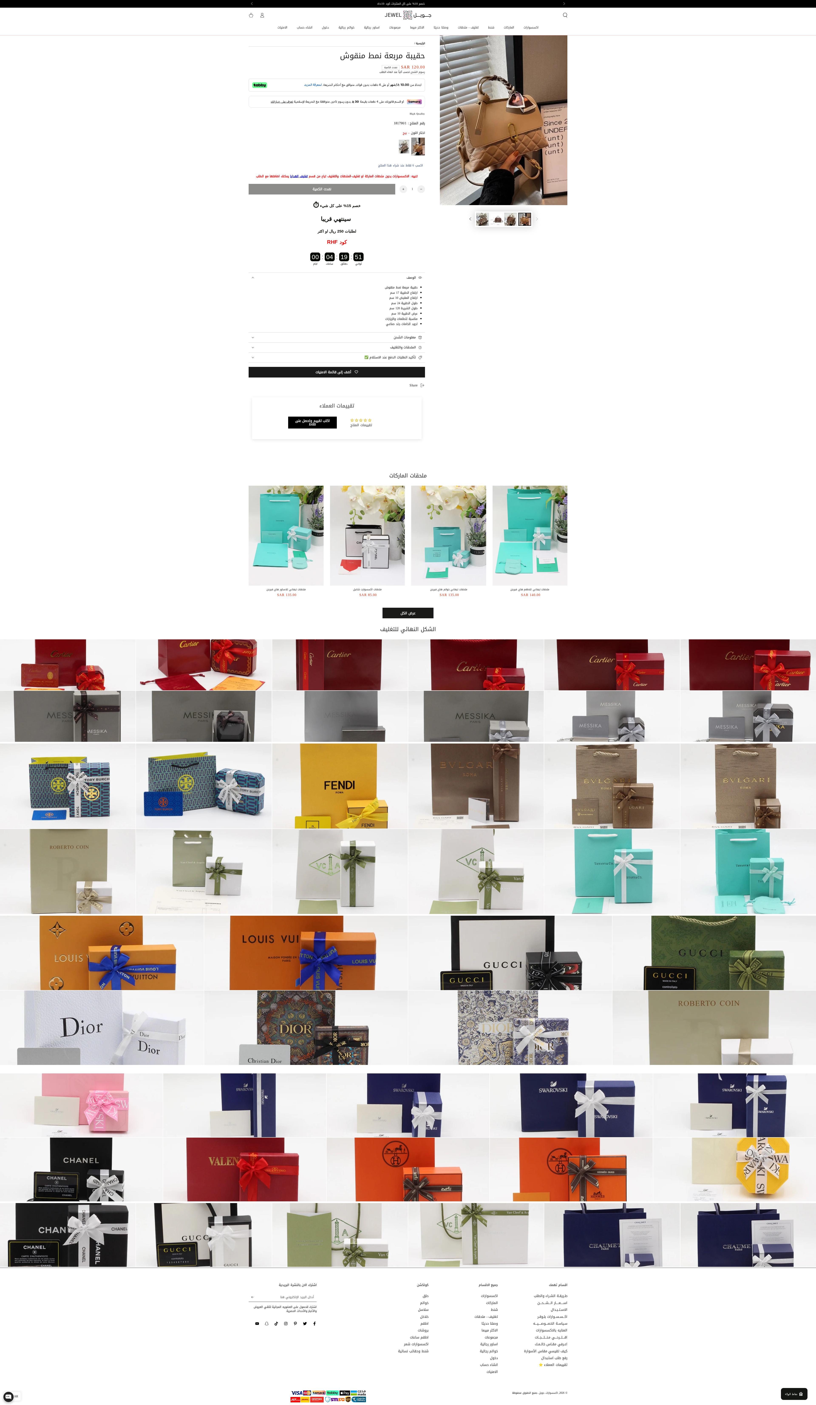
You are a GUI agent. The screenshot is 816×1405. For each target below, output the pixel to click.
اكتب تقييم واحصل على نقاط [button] (312, 422)
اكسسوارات (489, 1296)
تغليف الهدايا (299, 176)
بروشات (423, 1330)
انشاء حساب (489, 1364)
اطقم (425, 1323)
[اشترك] (251, 1297)
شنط (494, 1309)
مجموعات (491, 1337)
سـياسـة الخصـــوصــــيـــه (550, 1323)
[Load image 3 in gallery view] (496, 219)
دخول (494, 1358)
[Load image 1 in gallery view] (524, 219)
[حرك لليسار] (563, 4)
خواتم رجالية (489, 1351)
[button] (565, 15)
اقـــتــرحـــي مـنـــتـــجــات (551, 1337)
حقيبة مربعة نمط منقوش (401, 287)
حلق (426, 1296)
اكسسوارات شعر (416, 1344)
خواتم (424, 1303)
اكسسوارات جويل (548, 1393)
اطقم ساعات (419, 1337)
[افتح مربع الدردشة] (8, 1397)
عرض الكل (408, 613)
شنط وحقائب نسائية (413, 1351)
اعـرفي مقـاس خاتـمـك (551, 1344)
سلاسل (423, 1309)
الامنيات (492, 1371)
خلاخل (424, 1316)
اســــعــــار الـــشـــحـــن (552, 1303)
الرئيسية (420, 43)
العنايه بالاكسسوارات (551, 1330)
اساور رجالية (489, 1344)
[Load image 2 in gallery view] (510, 219)
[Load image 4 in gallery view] (482, 219)
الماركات (492, 1303)
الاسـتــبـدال (559, 1309)
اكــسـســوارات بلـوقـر (552, 1316)
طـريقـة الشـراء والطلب (550, 1296)
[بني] (404, 147)
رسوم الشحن (418, 72)
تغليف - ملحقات (486, 1316)
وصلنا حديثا (490, 1323)
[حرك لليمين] (252, 4)
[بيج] (418, 147)
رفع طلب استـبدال (554, 1358)
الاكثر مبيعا (490, 1330)
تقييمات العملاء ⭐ (553, 1364)
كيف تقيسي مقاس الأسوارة (545, 1351)
